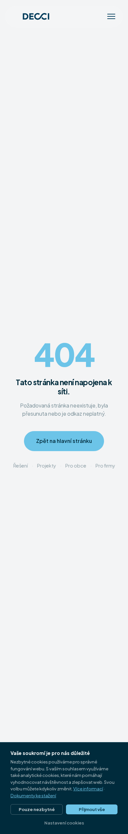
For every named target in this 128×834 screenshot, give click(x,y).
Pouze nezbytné (37, 809)
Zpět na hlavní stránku (64, 441)
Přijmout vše (92, 809)
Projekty (46, 466)
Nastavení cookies (64, 822)
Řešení (20, 466)
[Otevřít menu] (111, 16)
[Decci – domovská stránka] (31, 16)
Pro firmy (105, 466)
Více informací (88, 788)
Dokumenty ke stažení (33, 795)
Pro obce (75, 466)
